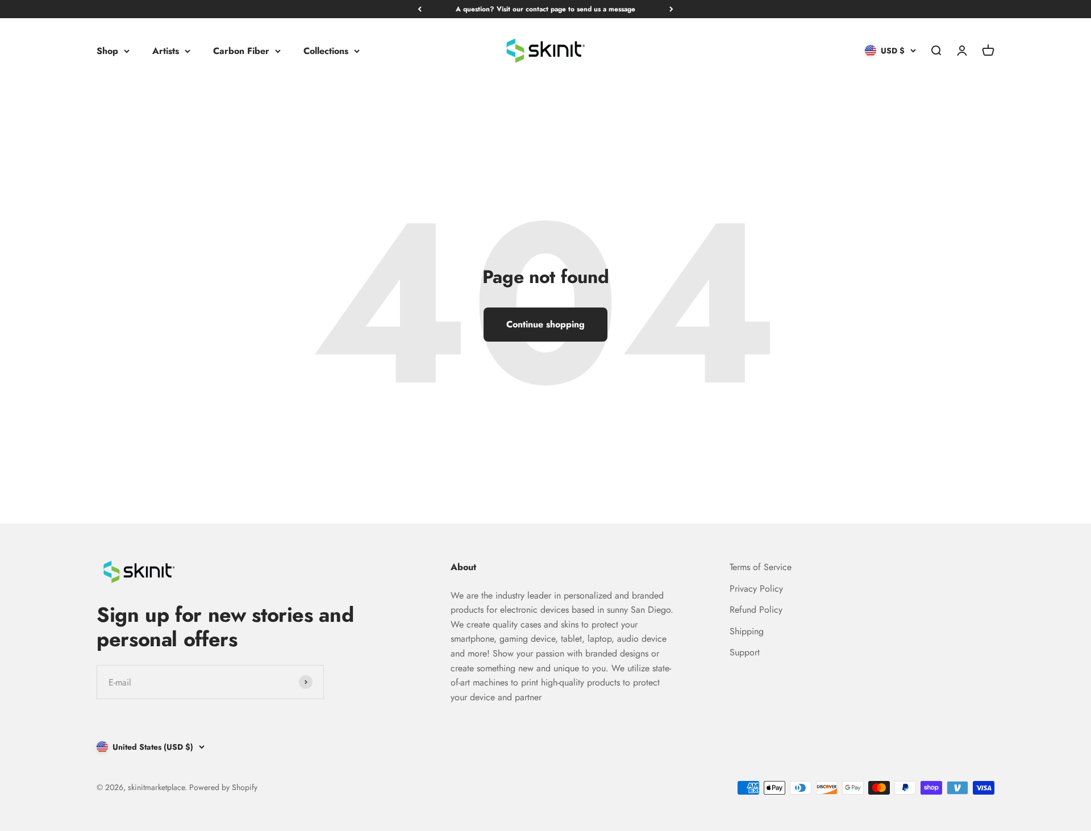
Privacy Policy (756, 588)
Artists (165, 50)
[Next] (671, 9)
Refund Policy (756, 609)
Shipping (747, 631)
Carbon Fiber (241, 50)
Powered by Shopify (223, 787)
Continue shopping (545, 324)
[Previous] (420, 9)
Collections (325, 50)
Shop (107, 50)
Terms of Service (761, 567)
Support (745, 652)
